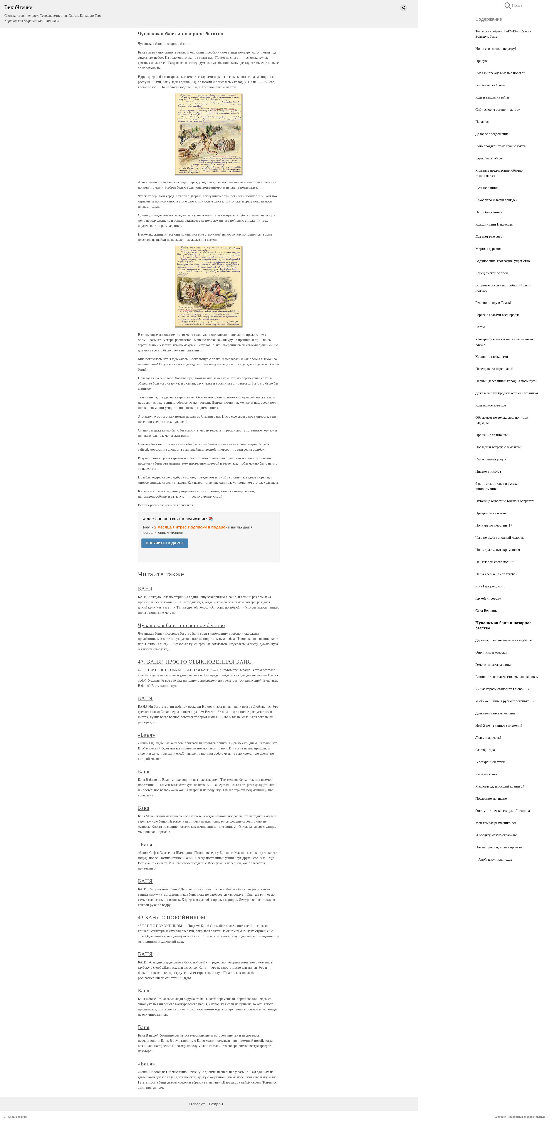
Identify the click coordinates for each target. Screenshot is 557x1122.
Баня (143, 771)
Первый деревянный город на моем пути (506, 380)
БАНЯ (145, 588)
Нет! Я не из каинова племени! (498, 725)
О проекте (197, 1104)
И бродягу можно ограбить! (496, 835)
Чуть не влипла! (487, 187)
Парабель (482, 121)
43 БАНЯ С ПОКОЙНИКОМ (172, 917)
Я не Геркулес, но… (490, 586)
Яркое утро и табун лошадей (496, 199)
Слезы (480, 326)
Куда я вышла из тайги (492, 97)
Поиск (512, 5)
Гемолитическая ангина (493, 664)
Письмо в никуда (488, 471)
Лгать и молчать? (488, 737)
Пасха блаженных (488, 212)
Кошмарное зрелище (490, 405)
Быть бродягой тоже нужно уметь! (501, 146)
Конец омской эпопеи (491, 273)
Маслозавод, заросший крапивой (499, 786)
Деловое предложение (491, 133)
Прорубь (481, 60)
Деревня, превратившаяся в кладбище (503, 640)
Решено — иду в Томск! (493, 302)
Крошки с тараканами (491, 356)
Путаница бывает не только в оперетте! (504, 500)
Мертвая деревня (488, 248)
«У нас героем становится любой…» (502, 688)
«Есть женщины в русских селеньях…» (504, 701)
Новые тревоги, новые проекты (499, 847)
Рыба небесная (486, 774)
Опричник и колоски (491, 652)
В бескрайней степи (490, 761)
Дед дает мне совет (489, 236)
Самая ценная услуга (491, 459)
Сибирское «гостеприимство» (497, 109)
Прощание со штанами (492, 434)
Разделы (216, 1104)
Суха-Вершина (486, 610)
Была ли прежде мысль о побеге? (500, 72)
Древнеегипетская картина (495, 713)
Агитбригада (485, 749)
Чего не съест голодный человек (499, 537)
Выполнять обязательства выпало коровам (507, 676)
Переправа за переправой (494, 368)
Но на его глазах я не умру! (495, 48)
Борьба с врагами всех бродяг (497, 314)
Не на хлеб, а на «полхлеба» (496, 574)
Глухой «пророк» (488, 598)
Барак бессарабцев (489, 158)
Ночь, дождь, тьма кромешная (497, 549)
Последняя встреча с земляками (498, 447)
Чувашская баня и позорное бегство (181, 625)
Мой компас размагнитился (495, 822)
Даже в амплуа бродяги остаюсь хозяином (506, 393)
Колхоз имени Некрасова (494, 224)
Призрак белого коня (491, 513)
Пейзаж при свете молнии (494, 561)
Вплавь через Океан (490, 85)
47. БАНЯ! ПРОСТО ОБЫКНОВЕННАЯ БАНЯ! (195, 661)
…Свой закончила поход (493, 859)
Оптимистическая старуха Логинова (502, 810)
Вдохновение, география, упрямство (502, 260)
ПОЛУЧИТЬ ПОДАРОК (165, 543)
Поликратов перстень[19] (494, 525)
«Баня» (146, 734)
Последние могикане (491, 798)
